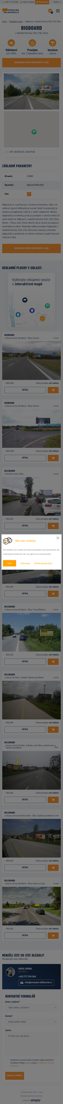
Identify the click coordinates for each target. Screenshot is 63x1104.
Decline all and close (43, 563)
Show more (25, 563)
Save (9, 563)
